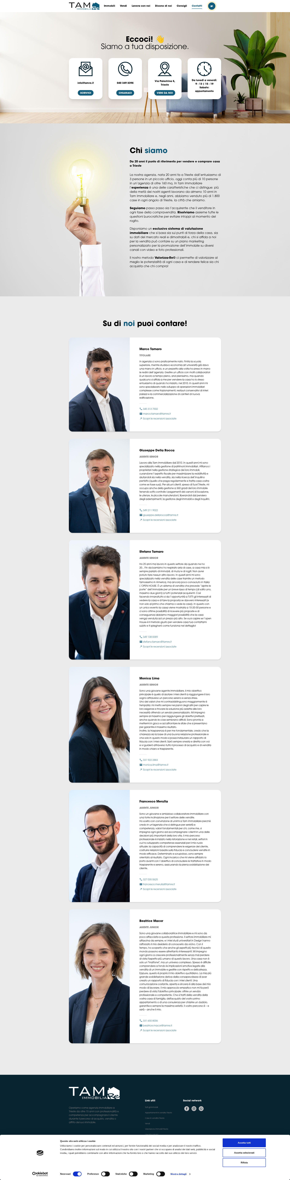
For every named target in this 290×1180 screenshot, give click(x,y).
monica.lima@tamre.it (155, 765)
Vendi (147, 1124)
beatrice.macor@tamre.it (157, 1026)
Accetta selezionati (244, 1152)
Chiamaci (125, 93)
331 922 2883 (150, 760)
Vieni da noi (165, 93)
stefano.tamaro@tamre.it (157, 642)
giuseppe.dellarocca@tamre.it (160, 515)
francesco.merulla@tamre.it (159, 884)
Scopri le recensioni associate (159, 419)
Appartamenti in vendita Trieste (158, 1113)
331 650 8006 (150, 1021)
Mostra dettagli (179, 1174)
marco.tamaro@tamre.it (157, 414)
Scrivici (85, 93)
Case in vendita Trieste (154, 1118)
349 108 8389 (150, 637)
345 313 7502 (150, 409)
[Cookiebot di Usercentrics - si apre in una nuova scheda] (40, 1174)
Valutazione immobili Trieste (156, 1129)
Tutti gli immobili (151, 1107)
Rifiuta (244, 1162)
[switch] (105, 1174)
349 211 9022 (150, 510)
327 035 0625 (150, 879)
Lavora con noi (151, 1135)
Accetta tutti (244, 1142)
